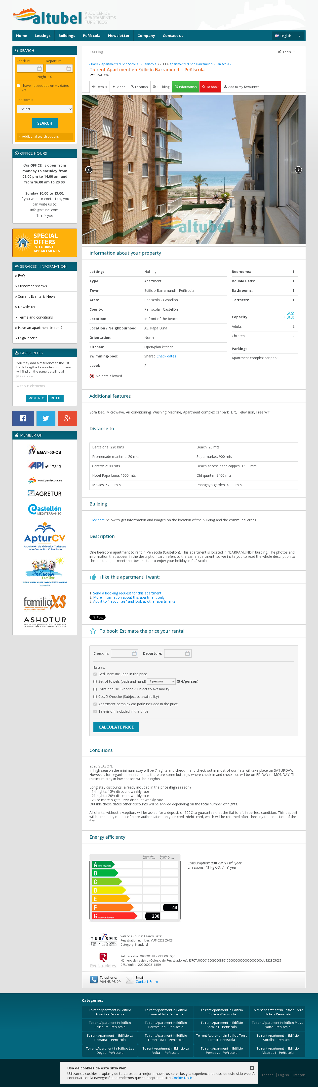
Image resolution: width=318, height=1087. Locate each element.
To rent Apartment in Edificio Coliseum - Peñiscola (110, 1024)
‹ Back (93, 64)
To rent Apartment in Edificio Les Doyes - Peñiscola (110, 1050)
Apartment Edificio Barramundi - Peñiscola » (200, 64)
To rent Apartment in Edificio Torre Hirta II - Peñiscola (221, 1037)
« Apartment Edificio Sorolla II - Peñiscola (127, 64)
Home (21, 35)
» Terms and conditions (34, 317)
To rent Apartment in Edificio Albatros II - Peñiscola (278, 1050)
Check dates (166, 356)
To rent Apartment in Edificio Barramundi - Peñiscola (166, 1024)
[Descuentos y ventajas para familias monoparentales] (45, 602)
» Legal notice (26, 338)
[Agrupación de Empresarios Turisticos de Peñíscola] (45, 493)
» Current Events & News (35, 296)
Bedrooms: (25, 100)
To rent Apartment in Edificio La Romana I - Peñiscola (110, 1037)
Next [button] (298, 170)
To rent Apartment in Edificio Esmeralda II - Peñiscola (166, 1037)
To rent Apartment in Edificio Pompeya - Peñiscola (222, 1050)
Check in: (101, 653)
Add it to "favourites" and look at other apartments (134, 601)
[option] (194, 169)
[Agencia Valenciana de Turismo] (45, 449)
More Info (36, 398)
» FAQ (20, 275)
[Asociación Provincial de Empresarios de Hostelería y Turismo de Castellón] (45, 622)
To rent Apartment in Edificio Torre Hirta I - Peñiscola (277, 1012)
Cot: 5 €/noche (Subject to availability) (128, 697)
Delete (56, 398)
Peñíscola (91, 35)
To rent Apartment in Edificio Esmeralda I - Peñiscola (166, 1012)
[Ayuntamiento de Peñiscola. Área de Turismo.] (45, 479)
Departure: (152, 653)
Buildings (66, 35)
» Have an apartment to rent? (38, 327)
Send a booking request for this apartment (127, 593)
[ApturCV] (45, 536)
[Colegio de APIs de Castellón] (45, 465)
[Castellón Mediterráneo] (45, 509)
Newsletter (119, 35)
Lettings (43, 35)
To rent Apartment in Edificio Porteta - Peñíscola (222, 1012)
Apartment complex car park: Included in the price (138, 704)
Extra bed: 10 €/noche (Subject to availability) (134, 689)
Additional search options (40, 136)
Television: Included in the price (123, 711)
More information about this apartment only (128, 597)
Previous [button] (88, 170)
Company (146, 35)
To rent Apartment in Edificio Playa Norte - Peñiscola (277, 1024)
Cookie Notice (183, 1077)
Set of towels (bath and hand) (148, 681)
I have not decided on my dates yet (45, 88)
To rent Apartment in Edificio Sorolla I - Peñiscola (278, 1037)
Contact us (173, 35)
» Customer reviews (31, 286)
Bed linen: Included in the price (122, 674)
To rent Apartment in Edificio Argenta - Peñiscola (110, 1012)
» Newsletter (25, 306)
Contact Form (147, 981)
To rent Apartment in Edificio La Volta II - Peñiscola (166, 1050)
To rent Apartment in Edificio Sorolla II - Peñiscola (222, 1024)
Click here (97, 520)
